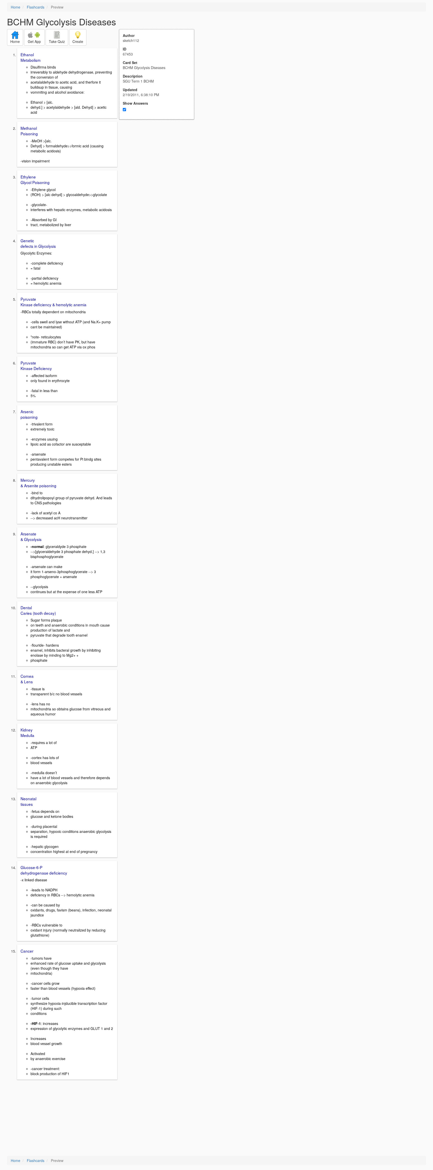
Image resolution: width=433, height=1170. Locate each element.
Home (15, 7)
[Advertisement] (159, 169)
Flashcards (35, 7)
